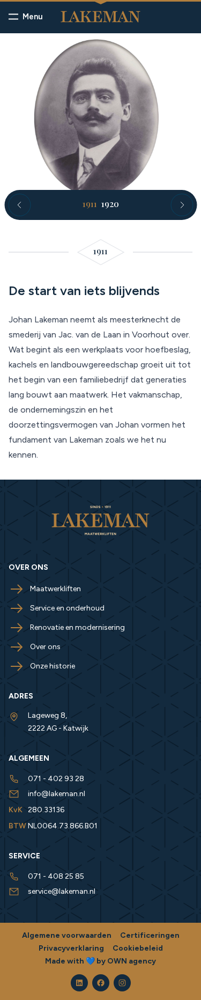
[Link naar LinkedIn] (79, 982)
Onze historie (52, 666)
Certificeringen (150, 935)
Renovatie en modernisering (77, 627)
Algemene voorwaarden (66, 935)
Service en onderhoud (67, 608)
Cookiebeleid (138, 948)
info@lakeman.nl (56, 793)
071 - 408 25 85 (56, 876)
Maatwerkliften (55, 588)
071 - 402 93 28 (56, 778)
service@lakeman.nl (61, 891)
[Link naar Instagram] (122, 982)
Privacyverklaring (71, 948)
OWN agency (131, 961)
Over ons (45, 646)
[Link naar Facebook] (100, 982)
